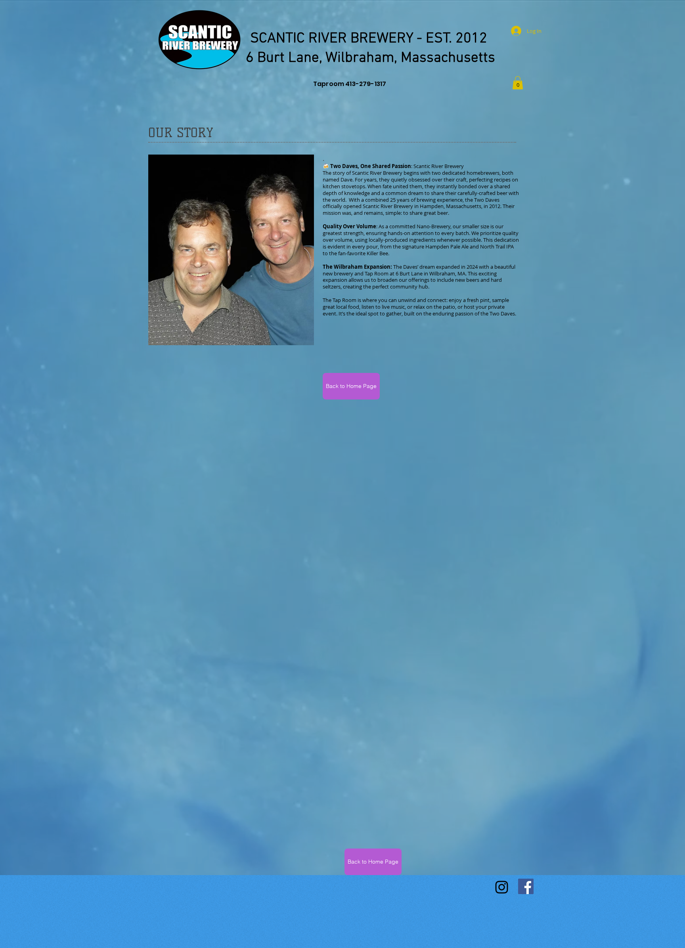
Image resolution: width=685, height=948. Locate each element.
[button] (517, 82)
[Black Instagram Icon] (501, 887)
